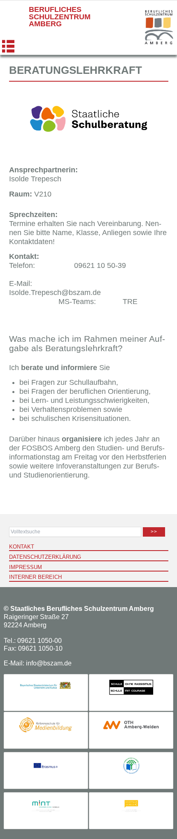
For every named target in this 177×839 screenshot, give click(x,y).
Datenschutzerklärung (45, 557)
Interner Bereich (35, 577)
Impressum (25, 567)
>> (154, 532)
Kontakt (21, 547)
